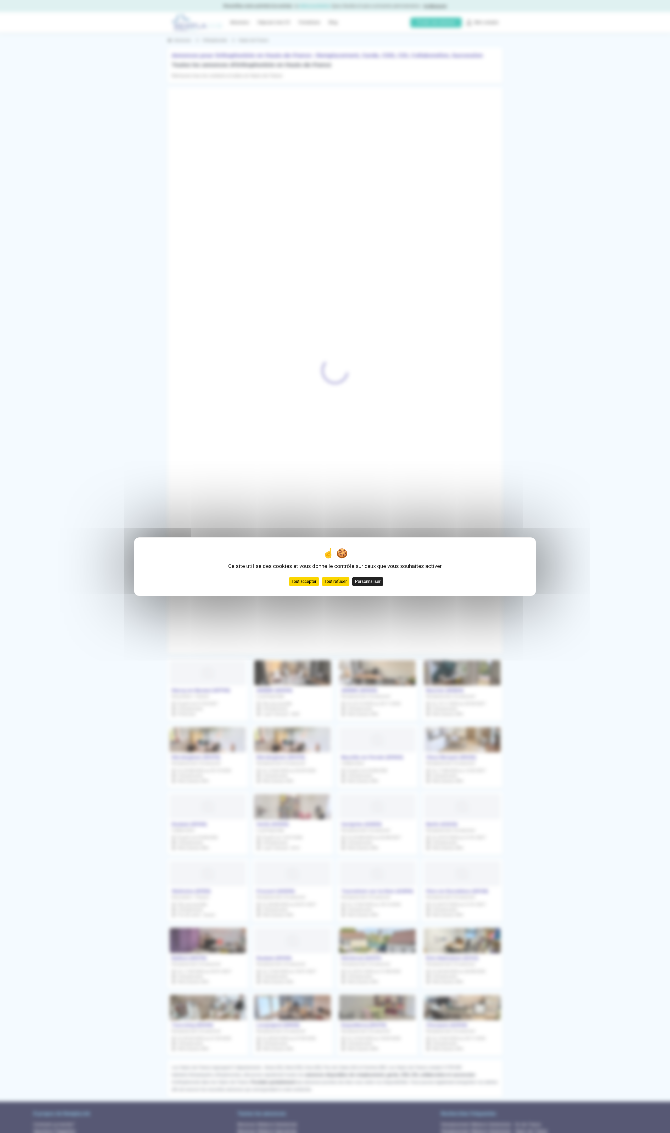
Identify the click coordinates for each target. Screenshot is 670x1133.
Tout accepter (304, 581)
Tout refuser (336, 581)
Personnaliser (368, 581)
